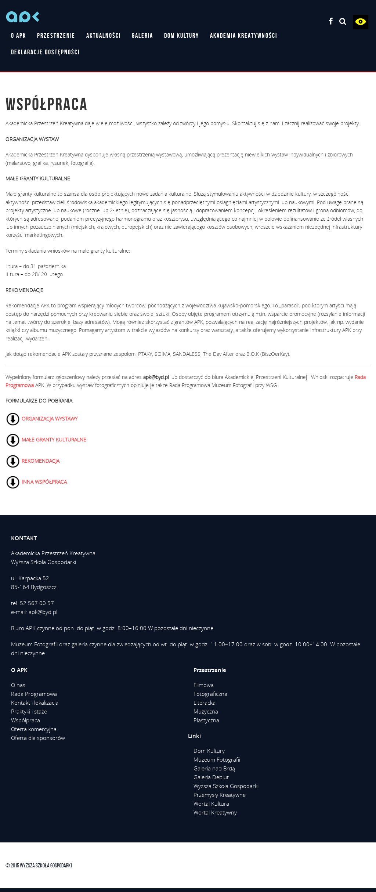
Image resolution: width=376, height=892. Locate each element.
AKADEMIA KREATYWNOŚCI (243, 35)
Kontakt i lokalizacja (34, 702)
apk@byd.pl (43, 611)
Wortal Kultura (211, 803)
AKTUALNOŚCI (103, 35)
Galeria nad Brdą (214, 768)
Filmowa (204, 685)
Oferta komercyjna (34, 729)
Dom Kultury (209, 750)
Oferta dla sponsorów (38, 737)
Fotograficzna (210, 693)
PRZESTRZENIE (56, 35)
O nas (18, 685)
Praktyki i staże (29, 711)
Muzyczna (206, 711)
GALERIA (142, 35)
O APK (18, 35)
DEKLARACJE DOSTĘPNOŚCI (45, 52)
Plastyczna (206, 720)
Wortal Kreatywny (215, 812)
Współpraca (25, 720)
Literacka (205, 702)
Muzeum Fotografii (217, 759)
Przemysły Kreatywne (220, 794)
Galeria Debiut (211, 777)
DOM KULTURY (181, 35)
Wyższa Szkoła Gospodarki (226, 786)
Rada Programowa (34, 693)
